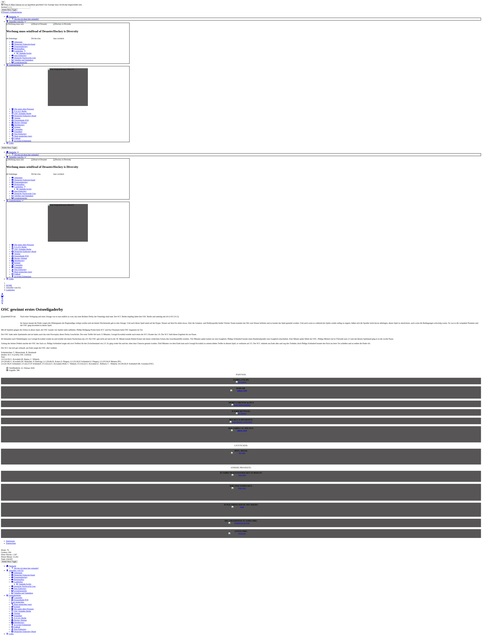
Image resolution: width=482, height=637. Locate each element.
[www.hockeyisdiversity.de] (241, 422)
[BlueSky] (2, 296)
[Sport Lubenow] (241, 405)
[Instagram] (2, 301)
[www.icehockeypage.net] (241, 413)
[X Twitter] (2, 299)
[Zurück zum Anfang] (3, 2)
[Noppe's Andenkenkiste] (11, 12)
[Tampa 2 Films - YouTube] (241, 382)
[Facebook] (2, 294)
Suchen (4, 7)
